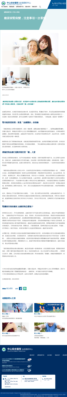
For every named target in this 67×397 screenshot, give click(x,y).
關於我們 (27, 6)
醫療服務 (11, 6)
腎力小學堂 (16, 12)
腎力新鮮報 (4, 6)
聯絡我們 (34, 6)
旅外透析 (49, 355)
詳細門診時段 (8, 386)
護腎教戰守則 (20, 6)
